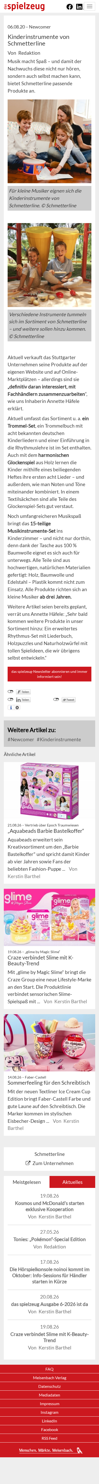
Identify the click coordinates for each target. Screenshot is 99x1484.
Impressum (49, 1403)
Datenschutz (49, 1386)
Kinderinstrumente (60, 739)
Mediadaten (49, 1394)
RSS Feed (49, 1438)
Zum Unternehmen (53, 1163)
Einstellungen (17, 707)
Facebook (49, 1429)
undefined (10, 699)
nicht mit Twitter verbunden (56, 699)
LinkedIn (49, 1420)
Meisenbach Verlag (49, 1377)
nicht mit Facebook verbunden (10, 691)
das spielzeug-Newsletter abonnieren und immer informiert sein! (49, 674)
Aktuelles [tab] (72, 1182)
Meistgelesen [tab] (27, 1182)
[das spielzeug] (24, 6)
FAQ (49, 1368)
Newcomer (22, 739)
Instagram (49, 1412)
